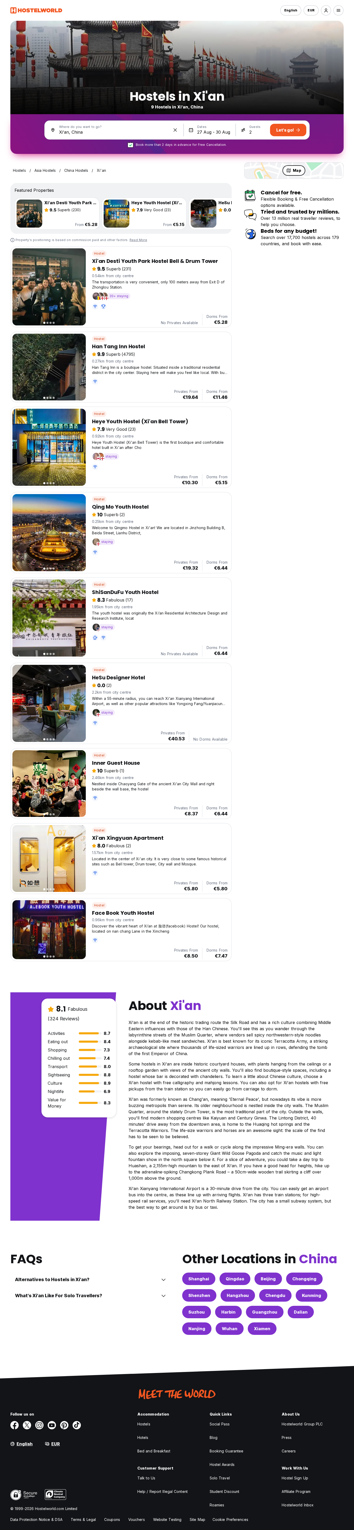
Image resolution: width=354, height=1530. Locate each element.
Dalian (301, 1312)
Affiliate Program (296, 1491)
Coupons (112, 1519)
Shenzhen (199, 1295)
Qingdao (235, 1278)
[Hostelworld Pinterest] (64, 1425)
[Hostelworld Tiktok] (77, 1425)
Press (287, 1437)
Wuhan (229, 1328)
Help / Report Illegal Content (162, 1491)
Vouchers (136, 1519)
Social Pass (220, 1424)
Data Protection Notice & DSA (36, 1519)
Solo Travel (220, 1478)
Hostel (99, 253)
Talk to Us (146, 1478)
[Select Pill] (326, 10)
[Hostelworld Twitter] (27, 1425)
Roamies (217, 1505)
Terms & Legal (83, 1519)
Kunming (311, 1295)
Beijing (268, 1278)
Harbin (228, 1312)
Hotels (142, 1437)
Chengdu (275, 1295)
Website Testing (167, 1519)
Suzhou (196, 1312)
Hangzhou (238, 1295)
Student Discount (224, 1491)
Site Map (197, 1519)
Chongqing (304, 1278)
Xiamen (262, 1328)
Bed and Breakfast (153, 1451)
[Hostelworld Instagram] (39, 1425)
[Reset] (175, 130)
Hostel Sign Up (295, 1478)
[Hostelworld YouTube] (52, 1425)
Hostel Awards (222, 1464)
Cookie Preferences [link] (230, 1519)
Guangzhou (264, 1312)
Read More (138, 240)
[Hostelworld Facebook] (14, 1425)
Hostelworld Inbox (298, 1505)
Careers (289, 1451)
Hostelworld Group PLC (302, 1424)
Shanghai (198, 1278)
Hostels (143, 1424)
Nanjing (196, 1328)
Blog (213, 1437)
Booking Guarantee (227, 1451)
